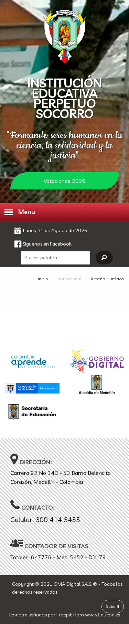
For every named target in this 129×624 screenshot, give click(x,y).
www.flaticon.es (102, 615)
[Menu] (8, 212)
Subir (111, 606)
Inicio (43, 278)
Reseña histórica (107, 278)
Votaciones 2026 (65, 180)
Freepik (64, 615)
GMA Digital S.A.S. (73, 584)
